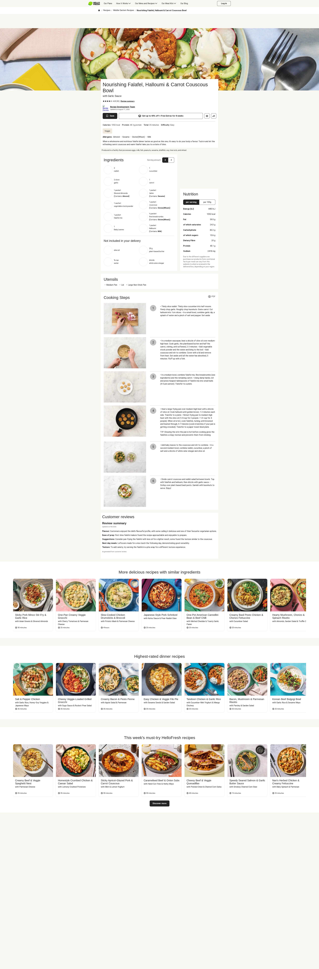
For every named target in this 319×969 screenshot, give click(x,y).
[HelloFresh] (94, 3)
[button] (139, 159)
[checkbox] (104, 101)
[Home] (99, 10)
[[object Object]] (207, 116)
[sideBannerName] (199, 170)
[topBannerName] (159, 21)
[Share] (213, 116)
